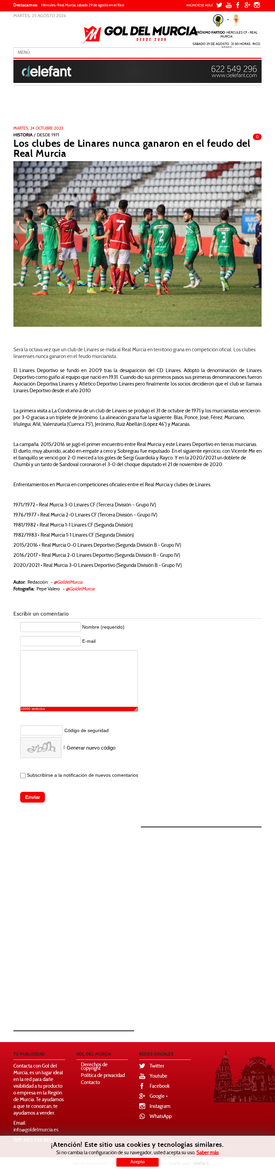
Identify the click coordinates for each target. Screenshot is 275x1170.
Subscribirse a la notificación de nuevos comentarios (82, 775)
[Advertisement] (126, 108)
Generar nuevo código (91, 748)
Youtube (158, 1076)
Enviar (32, 797)
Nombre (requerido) (103, 627)
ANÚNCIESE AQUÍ (199, 5)
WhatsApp (161, 1116)
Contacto (90, 1082)
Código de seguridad (86, 730)
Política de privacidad (103, 1075)
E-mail (89, 641)
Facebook (160, 1086)
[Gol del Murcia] (139, 34)
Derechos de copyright (94, 1067)
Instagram (160, 1106)
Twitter (157, 1066)
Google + (159, 1096)
